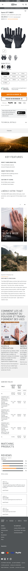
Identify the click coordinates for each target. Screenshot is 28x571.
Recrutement (4, 535)
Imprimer (23, 562)
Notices (2, 537)
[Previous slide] (20, 204)
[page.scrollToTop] (26, 567)
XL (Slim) (23, 79)
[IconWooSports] (25, 1)
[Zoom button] (4, 51)
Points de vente (4, 530)
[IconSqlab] (18, 1)
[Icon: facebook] (8, 559)
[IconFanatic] (15, 521)
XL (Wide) (5, 82)
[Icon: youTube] (2, 559)
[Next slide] (25, 204)
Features (9, 130)
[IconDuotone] (1, 1)
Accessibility (12, 567)
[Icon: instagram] (10, 559)
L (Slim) (5, 79)
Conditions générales (5, 565)
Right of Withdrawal (5, 567)
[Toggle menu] (2, 4)
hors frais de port (17, 16)
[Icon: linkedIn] (5, 559)
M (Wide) (23, 76)
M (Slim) (14, 76)
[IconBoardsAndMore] (2, 521)
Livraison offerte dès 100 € (19, 528)
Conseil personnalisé (18, 532)
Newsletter (3, 546)
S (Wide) (5, 76)
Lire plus (5, 239)
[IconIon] (7, 1)
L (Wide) (14, 79)
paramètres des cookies (20, 567)
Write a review (4, 474)
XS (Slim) (5, 73)
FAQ (2, 532)
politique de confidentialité (15, 565)
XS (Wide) (14, 73)
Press (2, 539)
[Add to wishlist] (25, 11)
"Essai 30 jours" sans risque (19, 530)
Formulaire (3, 528)
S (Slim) (22, 73)
